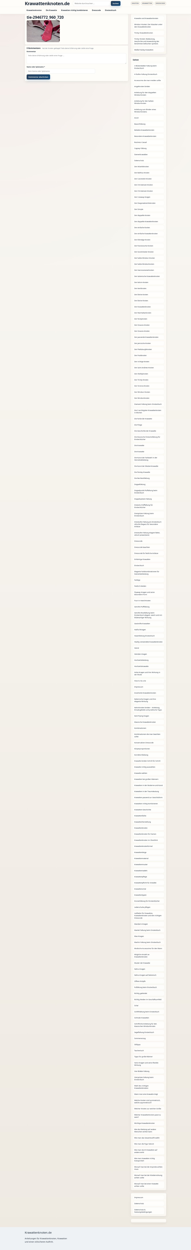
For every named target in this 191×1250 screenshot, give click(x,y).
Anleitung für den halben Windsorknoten (144, 102)
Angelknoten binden (142, 86)
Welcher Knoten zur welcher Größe (147, 1108)
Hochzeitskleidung (141, 660)
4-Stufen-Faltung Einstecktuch (145, 74)
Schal (136, 1005)
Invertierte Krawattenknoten (145, 693)
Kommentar (31, 51)
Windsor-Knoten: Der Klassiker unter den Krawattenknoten (148, 25)
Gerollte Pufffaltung (142, 607)
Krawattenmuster (141, 864)
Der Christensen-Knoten (143, 185)
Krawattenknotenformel (143, 846)
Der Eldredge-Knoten (142, 240)
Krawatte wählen (140, 773)
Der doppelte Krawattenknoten (146, 221)
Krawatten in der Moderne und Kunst (148, 785)
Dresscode (96, 10)
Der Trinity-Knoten (141, 380)
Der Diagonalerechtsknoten (144, 203)
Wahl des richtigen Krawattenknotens (141, 1087)
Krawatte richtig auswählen (144, 767)
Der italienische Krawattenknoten (147, 276)
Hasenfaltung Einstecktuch (144, 636)
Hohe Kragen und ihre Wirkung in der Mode (147, 673)
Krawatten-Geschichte (142, 809)
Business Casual (140, 142)
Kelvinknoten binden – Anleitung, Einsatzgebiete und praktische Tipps (148, 708)
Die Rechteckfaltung (142, 478)
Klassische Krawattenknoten (145, 722)
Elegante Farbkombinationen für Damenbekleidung (146, 572)
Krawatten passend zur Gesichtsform (148, 797)
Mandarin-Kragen (141, 924)
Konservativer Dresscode (143, 742)
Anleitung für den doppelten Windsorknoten (145, 93)
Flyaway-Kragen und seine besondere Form (144, 593)
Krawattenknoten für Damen (145, 834)
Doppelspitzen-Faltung (143, 499)
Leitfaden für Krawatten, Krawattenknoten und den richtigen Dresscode (147, 915)
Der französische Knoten (143, 246)
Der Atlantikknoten (141, 166)
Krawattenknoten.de (47, 3)
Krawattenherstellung (142, 822)
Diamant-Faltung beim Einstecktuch (148, 404)
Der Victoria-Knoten (141, 386)
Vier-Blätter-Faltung (141, 1071)
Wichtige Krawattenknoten (144, 1123)
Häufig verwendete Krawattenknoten (148, 642)
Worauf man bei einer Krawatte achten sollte (146, 1185)
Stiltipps (137, 1044)
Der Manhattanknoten (142, 313)
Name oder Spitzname (36, 67)
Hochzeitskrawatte (141, 666)
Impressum (138, 687)
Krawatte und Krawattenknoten (146, 18)
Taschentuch (139, 1050)
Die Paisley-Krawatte (142, 472)
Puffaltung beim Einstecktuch (145, 987)
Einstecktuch (110, 10)
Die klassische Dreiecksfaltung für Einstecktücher (147, 438)
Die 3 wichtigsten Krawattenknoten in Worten (147, 411)
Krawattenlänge (140, 852)
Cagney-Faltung (140, 148)
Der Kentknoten (140, 288)
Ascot (136, 118)
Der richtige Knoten (141, 361)
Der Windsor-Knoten (142, 392)
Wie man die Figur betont (144, 1144)
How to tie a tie (140, 681)
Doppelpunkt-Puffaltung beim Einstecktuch (145, 491)
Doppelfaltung (139, 484)
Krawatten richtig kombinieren (74, 10)
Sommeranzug (140, 1038)
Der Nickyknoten (140, 319)
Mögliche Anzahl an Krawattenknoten (141, 955)
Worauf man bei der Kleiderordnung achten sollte (148, 1176)
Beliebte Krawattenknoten (144, 130)
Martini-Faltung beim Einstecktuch (147, 942)
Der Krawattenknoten (142, 307)
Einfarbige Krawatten (142, 559)
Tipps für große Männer (143, 1056)
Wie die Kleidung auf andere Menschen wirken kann (145, 1130)
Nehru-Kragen (139, 969)
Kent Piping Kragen (141, 716)
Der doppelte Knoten (142, 215)
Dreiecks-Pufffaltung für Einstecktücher (143, 506)
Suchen (116, 3)
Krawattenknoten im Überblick (146, 840)
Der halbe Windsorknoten (144, 264)
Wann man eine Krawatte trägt (146, 1094)
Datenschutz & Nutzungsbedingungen (143, 1211)
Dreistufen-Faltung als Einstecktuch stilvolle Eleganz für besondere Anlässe (147, 524)
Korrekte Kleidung (141, 755)
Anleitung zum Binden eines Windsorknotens (145, 110)
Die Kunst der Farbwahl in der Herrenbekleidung (145, 458)
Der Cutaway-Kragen (142, 197)
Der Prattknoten (140, 355)
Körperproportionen (142, 749)
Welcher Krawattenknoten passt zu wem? (147, 1116)
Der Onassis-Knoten (142, 325)
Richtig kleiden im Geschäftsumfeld (147, 999)
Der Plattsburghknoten (143, 349)
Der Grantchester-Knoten (144, 252)
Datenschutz (139, 160)
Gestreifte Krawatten (142, 623)
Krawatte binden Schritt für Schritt (147, 761)
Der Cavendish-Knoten (143, 179)
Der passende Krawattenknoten (146, 337)
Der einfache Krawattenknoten (146, 233)
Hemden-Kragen (140, 654)
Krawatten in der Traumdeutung (146, 791)
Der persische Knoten (142, 343)
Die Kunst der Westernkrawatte (146, 466)
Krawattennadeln (140, 870)
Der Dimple (138, 209)
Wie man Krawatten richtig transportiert (144, 1159)
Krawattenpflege (140, 877)
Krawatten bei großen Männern (146, 779)
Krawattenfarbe (140, 816)
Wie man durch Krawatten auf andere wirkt (145, 1151)
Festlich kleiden (140, 586)
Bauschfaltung (139, 124)
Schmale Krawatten (141, 1018)
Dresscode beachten (142, 547)
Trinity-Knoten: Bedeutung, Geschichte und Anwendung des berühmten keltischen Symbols (146, 41)
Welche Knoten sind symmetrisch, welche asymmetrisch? (147, 1101)
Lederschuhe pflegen (142, 907)
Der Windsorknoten (141, 398)
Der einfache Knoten (142, 227)
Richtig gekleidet (140, 993)
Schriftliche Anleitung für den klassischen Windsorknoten (145, 1025)
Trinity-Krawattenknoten (143, 33)
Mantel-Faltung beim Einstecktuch (147, 930)
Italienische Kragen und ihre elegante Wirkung (145, 700)
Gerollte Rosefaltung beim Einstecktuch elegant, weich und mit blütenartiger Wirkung (148, 615)
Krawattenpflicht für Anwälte (145, 883)
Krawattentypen (140, 895)
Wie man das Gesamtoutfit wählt (146, 1138)
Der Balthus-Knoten (141, 173)
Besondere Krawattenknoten (145, 136)
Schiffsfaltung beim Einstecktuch (146, 1012)
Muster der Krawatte (142, 963)
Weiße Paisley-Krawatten (143, 50)
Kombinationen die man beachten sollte (147, 735)
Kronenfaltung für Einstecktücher (147, 901)
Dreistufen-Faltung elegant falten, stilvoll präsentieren (147, 534)
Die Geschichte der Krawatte (145, 431)
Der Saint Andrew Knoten (144, 367)
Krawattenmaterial (141, 858)
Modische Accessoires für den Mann (148, 948)
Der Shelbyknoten (141, 374)
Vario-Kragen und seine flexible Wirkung (146, 1064)
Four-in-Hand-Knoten (142, 600)
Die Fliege (138, 425)
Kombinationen (140, 728)
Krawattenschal (140, 889)
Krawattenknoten (34, 10)
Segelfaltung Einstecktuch (144, 1032)
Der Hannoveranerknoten (144, 270)
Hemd (136, 648)
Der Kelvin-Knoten (141, 282)
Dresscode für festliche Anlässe (146, 553)
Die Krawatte (51, 10)
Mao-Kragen (139, 936)
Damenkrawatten (141, 154)
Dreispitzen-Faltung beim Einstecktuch (144, 514)
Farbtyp (137, 580)
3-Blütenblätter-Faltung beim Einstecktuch (145, 67)
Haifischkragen (140, 629)
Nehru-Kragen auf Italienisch (145, 975)
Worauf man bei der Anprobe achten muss (148, 1168)
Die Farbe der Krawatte (143, 419)
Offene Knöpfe (139, 981)
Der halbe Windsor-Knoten (144, 258)
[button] (43, 31)
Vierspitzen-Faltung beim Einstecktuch (144, 1078)
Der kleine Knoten (141, 294)
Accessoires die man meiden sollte (147, 80)
